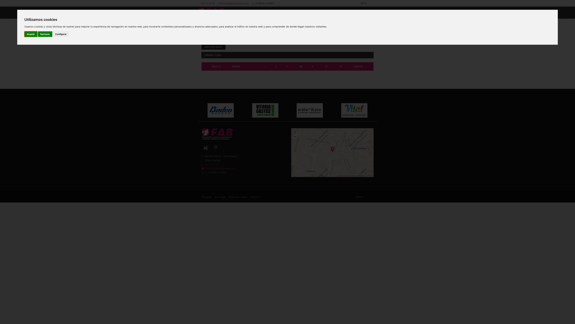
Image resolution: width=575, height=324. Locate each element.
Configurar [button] (61, 34)
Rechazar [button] (45, 34)
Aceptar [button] (31, 34)
